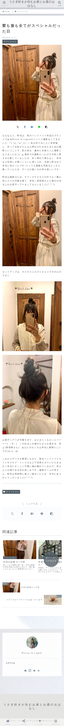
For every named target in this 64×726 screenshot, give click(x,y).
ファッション (12, 492)
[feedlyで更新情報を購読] (34, 670)
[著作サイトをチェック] (25, 670)
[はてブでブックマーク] (32, 126)
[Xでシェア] (17, 126)
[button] (46, 126)
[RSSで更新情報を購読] (38, 670)
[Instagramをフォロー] (30, 670)
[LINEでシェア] (39, 126)
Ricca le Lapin (32, 653)
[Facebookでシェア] (24, 126)
